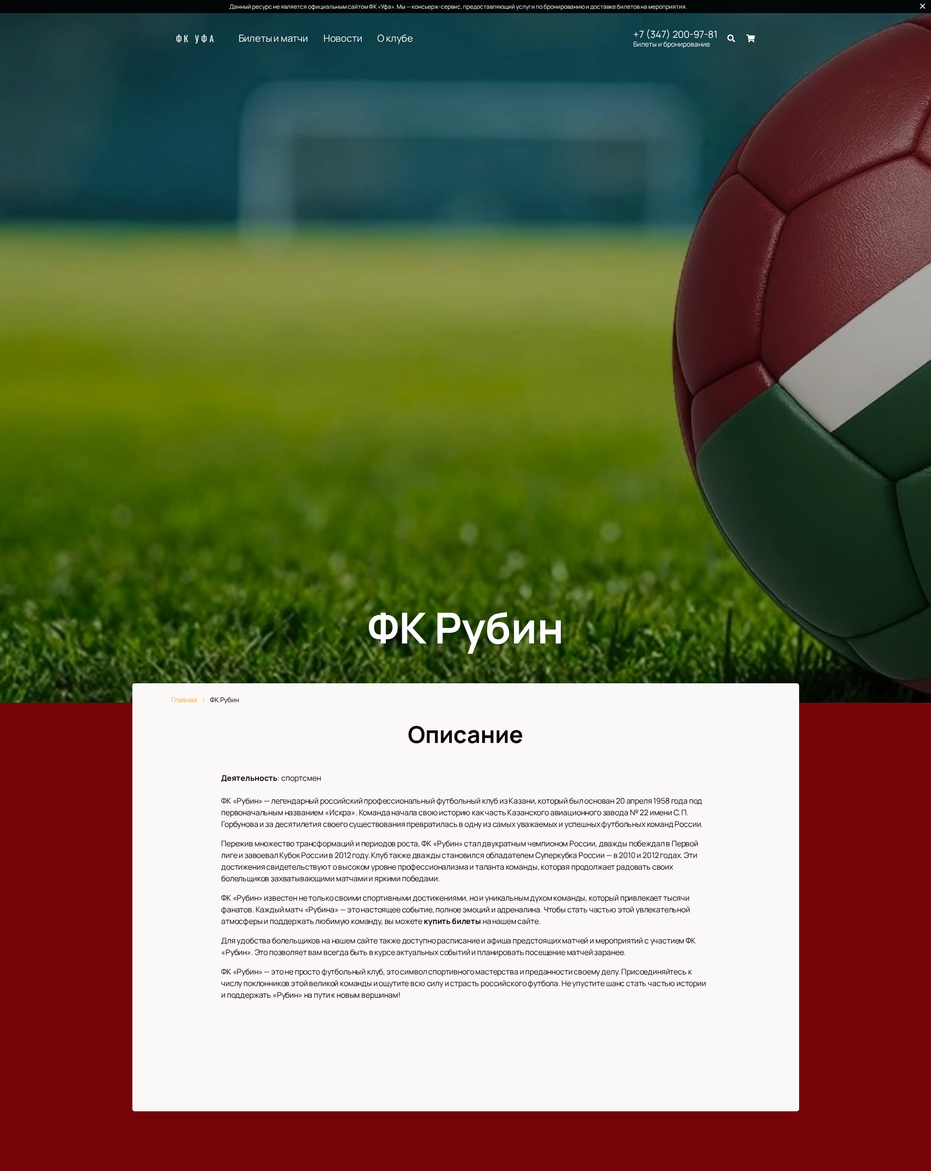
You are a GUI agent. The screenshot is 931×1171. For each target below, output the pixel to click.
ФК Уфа (196, 38)
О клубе (395, 38)
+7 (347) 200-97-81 (675, 34)
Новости (342, 38)
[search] (731, 38)
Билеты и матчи (273, 38)
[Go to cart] (750, 38)
